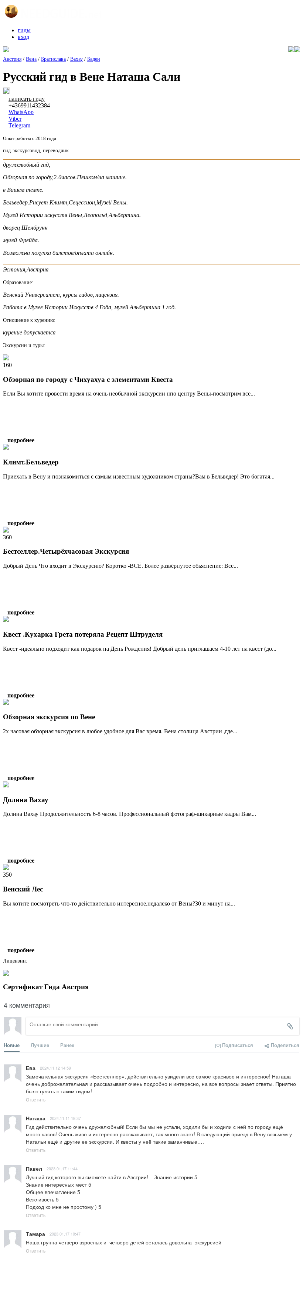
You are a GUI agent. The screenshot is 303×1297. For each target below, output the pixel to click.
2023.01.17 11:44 (62, 1168)
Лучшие (40, 1044)
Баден (93, 59)
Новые (12, 1044)
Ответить (35, 1099)
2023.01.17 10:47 (65, 1234)
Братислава (53, 59)
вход (23, 37)
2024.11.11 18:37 (65, 1118)
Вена (31, 59)
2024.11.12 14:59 (55, 1068)
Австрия (12, 59)
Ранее (67, 1044)
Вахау (76, 59)
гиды (24, 30)
